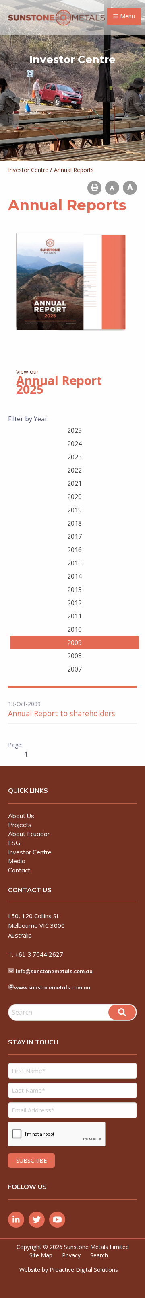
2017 (74, 536)
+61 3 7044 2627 (39, 954)
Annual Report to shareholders (61, 713)
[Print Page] (94, 188)
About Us (21, 816)
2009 (74, 642)
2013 (74, 589)
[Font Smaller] (112, 188)
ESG (14, 843)
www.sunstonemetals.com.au (52, 987)
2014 (74, 576)
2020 (74, 496)
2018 (74, 523)
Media (16, 861)
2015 (74, 563)
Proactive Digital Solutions (84, 1269)
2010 (74, 629)
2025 (74, 430)
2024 (74, 443)
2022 (74, 470)
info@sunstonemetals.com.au (54, 971)
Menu (126, 16)
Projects (19, 825)
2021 (74, 483)
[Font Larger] (130, 188)
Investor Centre (30, 852)
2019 (74, 510)
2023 (74, 456)
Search (99, 1255)
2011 (74, 616)
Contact (19, 870)
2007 (74, 669)
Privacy (71, 1255)
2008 (74, 655)
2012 (74, 602)
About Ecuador (29, 834)
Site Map (40, 1255)
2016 (74, 549)
